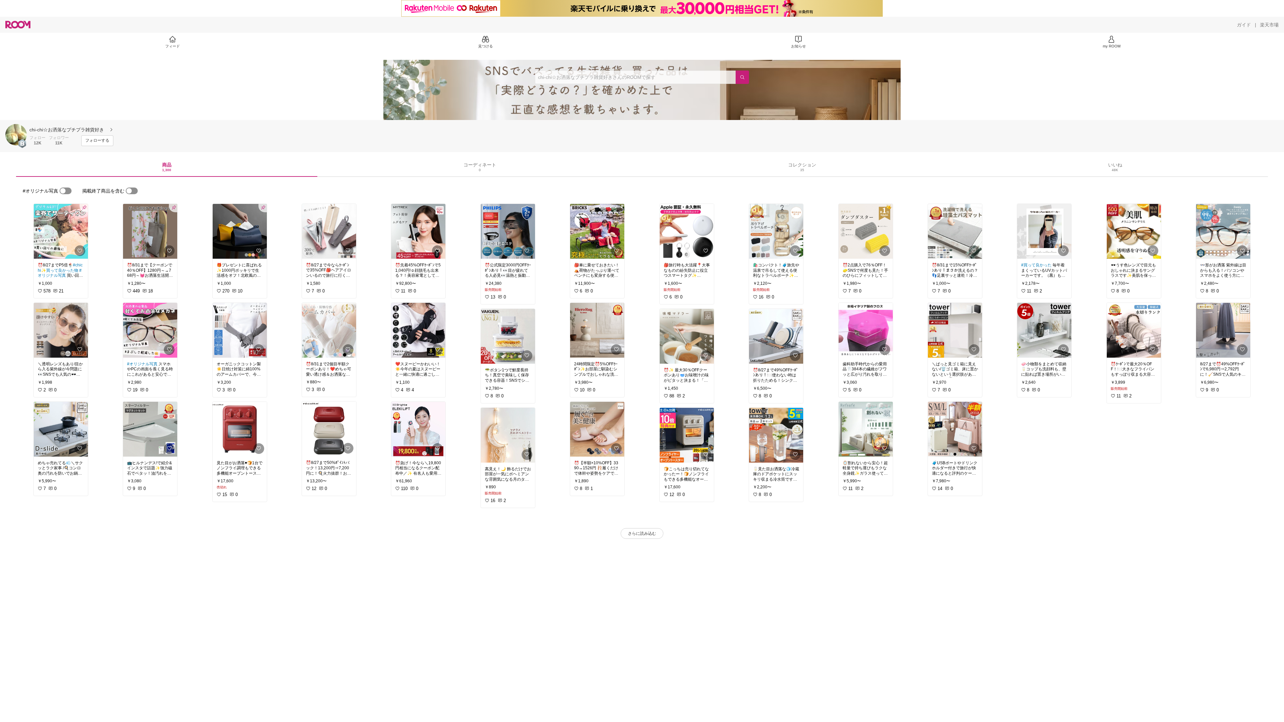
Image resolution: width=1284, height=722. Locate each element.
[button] (16, 134)
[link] (61, 231)
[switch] (66, 191)
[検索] (742, 77)
